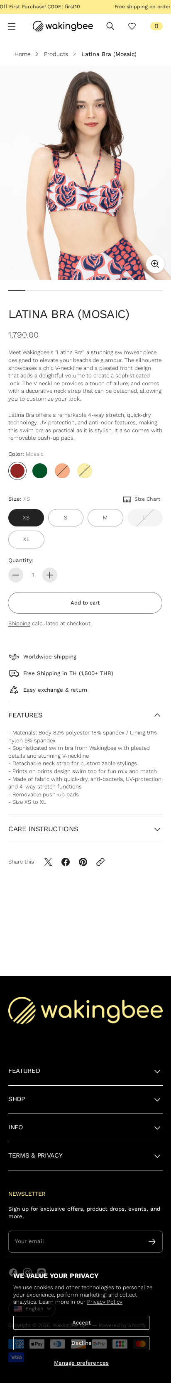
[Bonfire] (62, 471)
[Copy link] (100, 861)
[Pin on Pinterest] (83, 861)
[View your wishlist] (132, 26)
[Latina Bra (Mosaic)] (85, 173)
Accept (81, 1322)
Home (23, 54)
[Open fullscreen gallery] (155, 264)
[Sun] (85, 471)
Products (56, 54)
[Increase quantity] (49, 575)
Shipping (19, 623)
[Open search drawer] (110, 26)
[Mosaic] (17, 471)
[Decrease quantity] (15, 575)
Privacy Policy (104, 1302)
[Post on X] (48, 861)
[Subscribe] (152, 1241)
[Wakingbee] (63, 26)
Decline (81, 1343)
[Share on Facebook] (65, 861)
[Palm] (40, 471)
